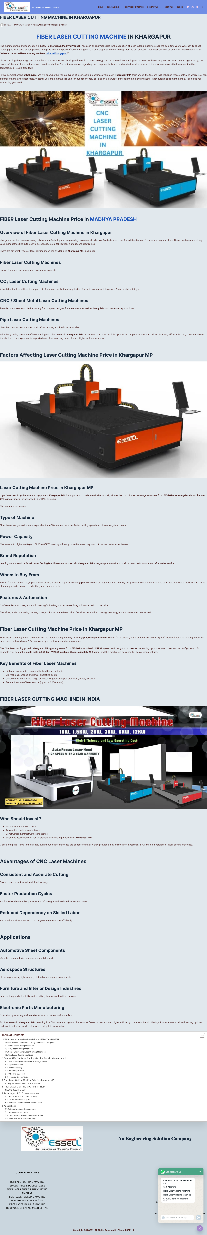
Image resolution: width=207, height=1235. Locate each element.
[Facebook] (193, 7)
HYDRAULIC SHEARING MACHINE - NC (27, 1208)
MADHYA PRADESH (113, 219)
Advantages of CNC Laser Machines (21, 1093)
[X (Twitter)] (197, 7)
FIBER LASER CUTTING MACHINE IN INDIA (24, 1087)
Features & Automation (18, 1077)
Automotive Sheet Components (21, 1109)
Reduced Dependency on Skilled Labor (25, 1102)
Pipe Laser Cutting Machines (20, 1055)
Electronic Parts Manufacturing (22, 1118)
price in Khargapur (56, 53)
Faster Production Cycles (19, 1099)
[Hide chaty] (200, 1228)
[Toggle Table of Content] (201, 1035)
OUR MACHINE (113, 7)
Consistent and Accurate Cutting (22, 1096)
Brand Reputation (16, 1071)
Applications (10, 1106)
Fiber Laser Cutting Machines (21, 1045)
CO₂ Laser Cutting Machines (20, 1049)
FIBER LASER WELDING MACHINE (27, 1196)
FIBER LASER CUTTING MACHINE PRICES (50, 25)
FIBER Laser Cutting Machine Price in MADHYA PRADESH (31, 1039)
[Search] (202, 7)
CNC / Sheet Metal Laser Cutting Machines (27, 1052)
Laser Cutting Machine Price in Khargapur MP (27, 1061)
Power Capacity (15, 1067)
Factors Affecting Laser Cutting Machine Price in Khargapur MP (35, 1058)
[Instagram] (188, 7)
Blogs (180, 7)
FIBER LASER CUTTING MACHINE (82, 36)
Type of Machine (15, 1064)
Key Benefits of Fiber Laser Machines (24, 1083)
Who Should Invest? (16, 1090)
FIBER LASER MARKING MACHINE (27, 1204)
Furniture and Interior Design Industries (25, 1115)
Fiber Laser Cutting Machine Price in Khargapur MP (29, 1080)
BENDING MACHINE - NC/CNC (27, 1200)
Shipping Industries (134, 7)
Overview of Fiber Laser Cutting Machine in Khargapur (31, 1042)
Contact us (152, 7)
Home (100, 7)
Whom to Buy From (16, 1074)
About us (169, 7)
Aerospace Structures (18, 1112)
